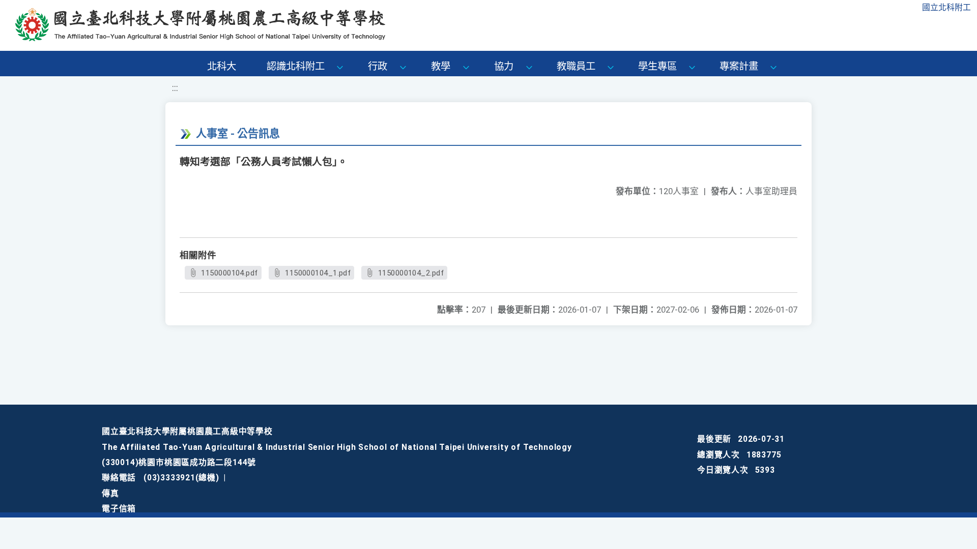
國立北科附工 (946, 7)
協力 (503, 66)
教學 (440, 66)
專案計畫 (739, 66)
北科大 (221, 66)
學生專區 (657, 66)
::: (175, 88)
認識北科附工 (296, 66)
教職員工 (576, 66)
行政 (377, 66)
